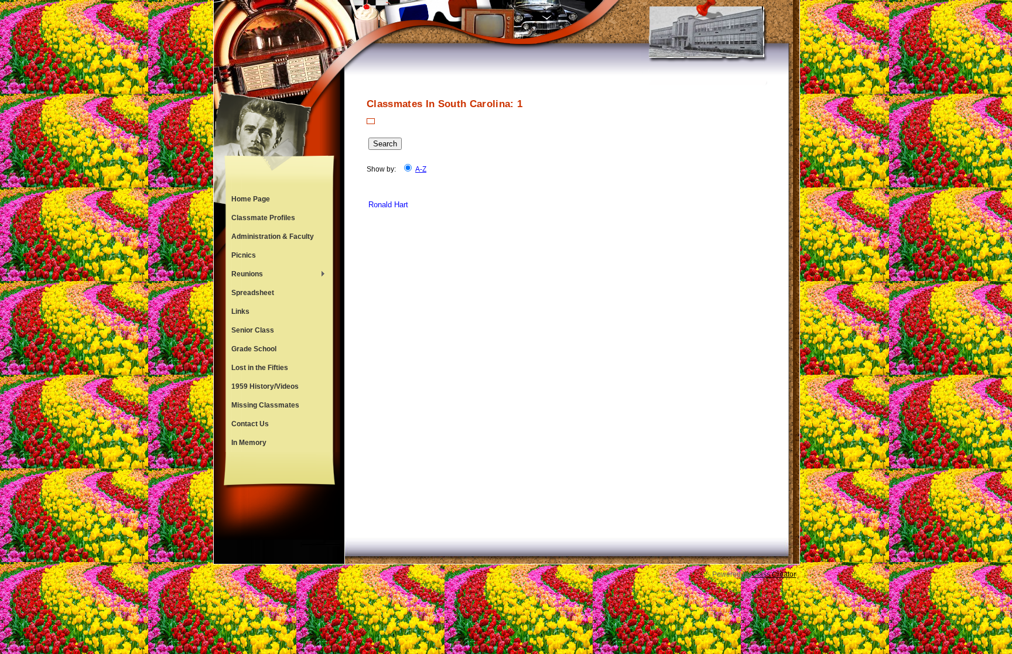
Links (240, 311)
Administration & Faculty (272, 236)
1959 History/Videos (265, 386)
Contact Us (250, 424)
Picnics (243, 255)
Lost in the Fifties (259, 368)
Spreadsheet (252, 293)
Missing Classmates (265, 405)
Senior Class (252, 330)
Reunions (244, 275)
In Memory (248, 443)
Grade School (253, 349)
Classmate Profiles (263, 218)
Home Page (250, 199)
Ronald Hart (388, 204)
